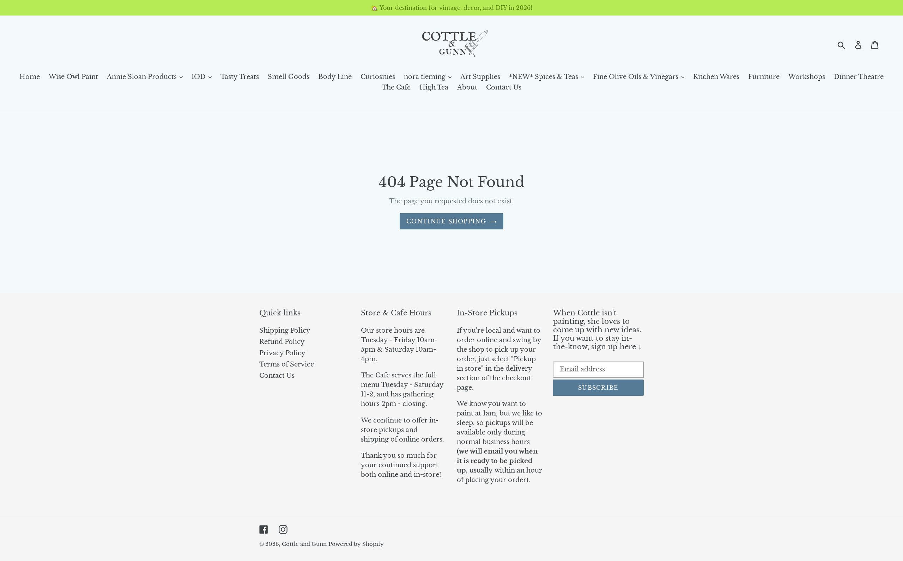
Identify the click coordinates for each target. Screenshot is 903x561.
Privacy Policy (282, 353)
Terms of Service (286, 364)
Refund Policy (282, 342)
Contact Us (277, 376)
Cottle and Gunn (304, 544)
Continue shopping (446, 221)
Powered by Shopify (356, 544)
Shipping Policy (284, 330)
